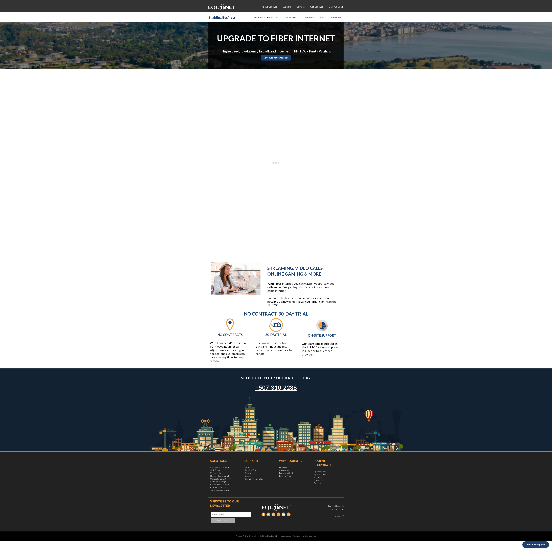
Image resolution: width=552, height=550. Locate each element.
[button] (266, 16)
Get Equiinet (316, 7)
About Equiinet (269, 7)
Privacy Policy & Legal (246, 536)
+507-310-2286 (276, 387)
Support (287, 7)
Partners (309, 17)
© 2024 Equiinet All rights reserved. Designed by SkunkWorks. (288, 536)
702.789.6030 (337, 509)
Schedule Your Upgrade (276, 57)
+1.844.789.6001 (334, 7)
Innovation (335, 17)
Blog (321, 17)
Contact (300, 7)
